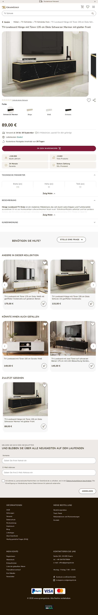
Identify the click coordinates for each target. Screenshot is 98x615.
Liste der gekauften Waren (15, 566)
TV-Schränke (26, 22)
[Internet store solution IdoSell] (49, 607)
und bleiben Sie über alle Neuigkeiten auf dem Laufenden (43, 448)
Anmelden (87, 491)
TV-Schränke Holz (41, 22)
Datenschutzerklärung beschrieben (79, 481)
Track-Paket (57, 513)
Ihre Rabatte (10, 573)
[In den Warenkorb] (43, 304)
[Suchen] (91, 13)
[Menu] (93, 7)
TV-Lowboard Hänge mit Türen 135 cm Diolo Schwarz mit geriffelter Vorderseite (71, 297)
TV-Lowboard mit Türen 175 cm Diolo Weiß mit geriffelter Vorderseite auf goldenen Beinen (24, 297)
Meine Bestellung (62, 505)
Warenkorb (10, 560)
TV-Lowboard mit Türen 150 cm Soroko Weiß (23, 359)
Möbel (16, 22)
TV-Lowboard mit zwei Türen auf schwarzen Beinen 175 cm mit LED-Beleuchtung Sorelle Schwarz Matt (70, 360)
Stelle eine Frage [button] (69, 239)
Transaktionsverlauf (13, 570)
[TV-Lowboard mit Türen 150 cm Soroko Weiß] (25, 338)
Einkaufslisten (11, 563)
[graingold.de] (10, 7)
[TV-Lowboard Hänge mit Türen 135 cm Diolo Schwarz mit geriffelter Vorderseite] (72, 276)
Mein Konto (12, 551)
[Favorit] (88, 7)
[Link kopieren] (94, 100)
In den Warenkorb (47, 148)
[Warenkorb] (82, 7)
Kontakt (56, 520)
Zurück (7, 22)
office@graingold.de (66, 563)
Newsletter (10, 576)
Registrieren (10, 556)
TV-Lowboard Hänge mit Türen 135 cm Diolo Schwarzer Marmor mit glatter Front (23, 420)
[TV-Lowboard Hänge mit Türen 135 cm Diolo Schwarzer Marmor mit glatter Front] (25, 399)
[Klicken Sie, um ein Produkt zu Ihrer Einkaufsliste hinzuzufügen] (89, 100)
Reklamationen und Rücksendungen (66, 517)
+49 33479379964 (63, 559)
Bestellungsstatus (60, 510)
